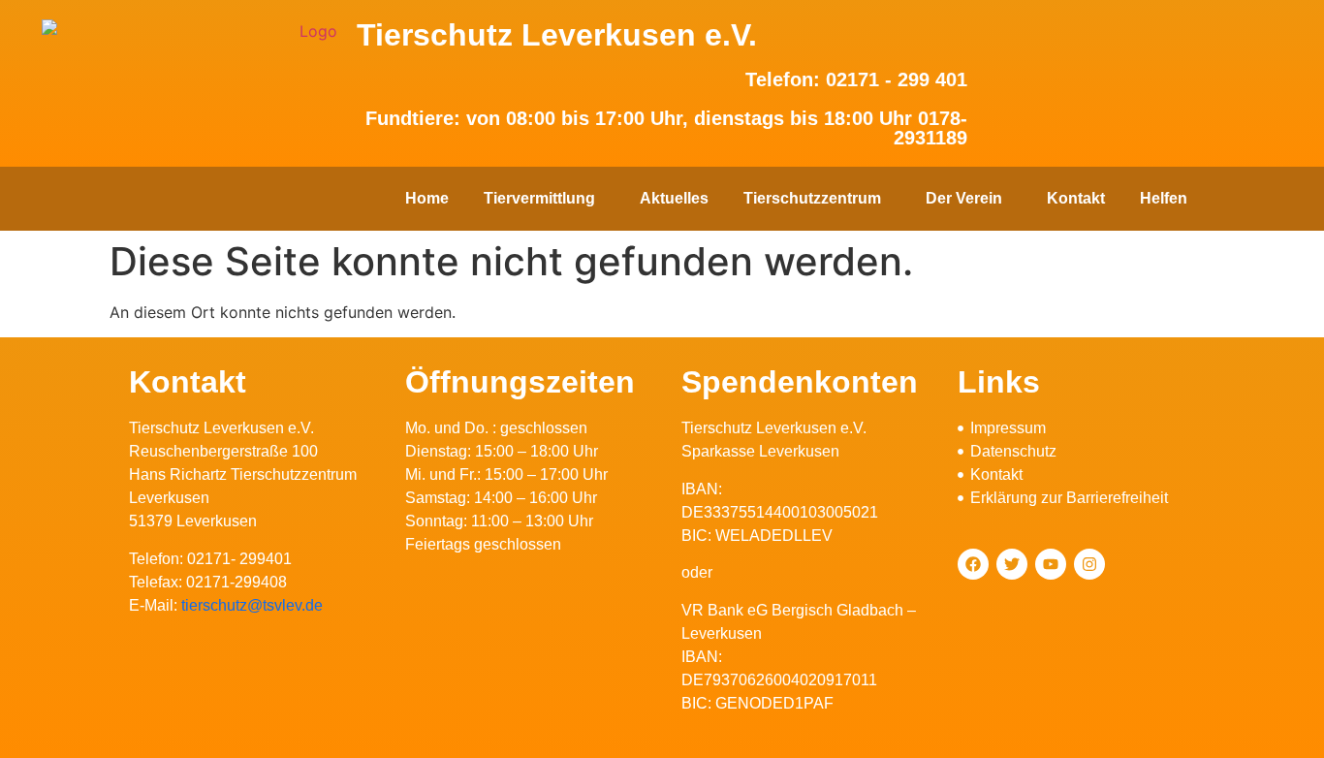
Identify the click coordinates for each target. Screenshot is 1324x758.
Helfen (1163, 198)
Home (427, 198)
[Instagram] (1089, 564)
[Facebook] (973, 564)
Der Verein (964, 198)
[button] (544, 198)
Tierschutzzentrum (812, 198)
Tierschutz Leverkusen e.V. (557, 34)
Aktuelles (674, 198)
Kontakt (1076, 198)
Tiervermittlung (539, 198)
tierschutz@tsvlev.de (252, 605)
